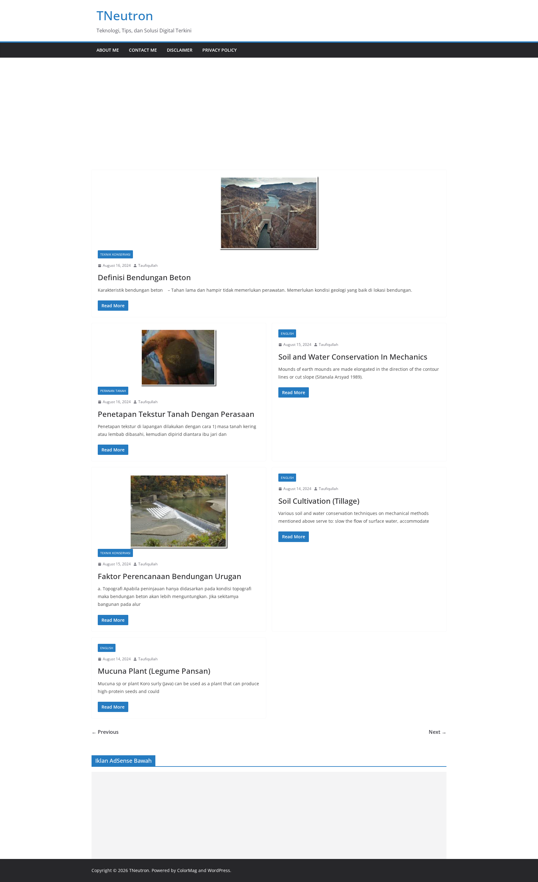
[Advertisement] (269, 104)
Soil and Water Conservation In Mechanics (352, 356)
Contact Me (143, 50)
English (287, 333)
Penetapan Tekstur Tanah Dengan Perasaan (176, 414)
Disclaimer (179, 50)
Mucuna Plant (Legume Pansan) (154, 671)
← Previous (105, 732)
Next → (437, 732)
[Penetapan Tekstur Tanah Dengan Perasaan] (179, 358)
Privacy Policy (219, 50)
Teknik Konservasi (115, 254)
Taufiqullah (148, 265)
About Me (108, 50)
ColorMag (187, 870)
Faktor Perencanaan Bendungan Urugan (169, 576)
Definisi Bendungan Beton (144, 277)
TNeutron (125, 15)
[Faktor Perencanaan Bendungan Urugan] (179, 511)
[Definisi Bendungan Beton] (269, 213)
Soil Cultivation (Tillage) (318, 501)
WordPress (219, 870)
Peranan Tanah (113, 391)
